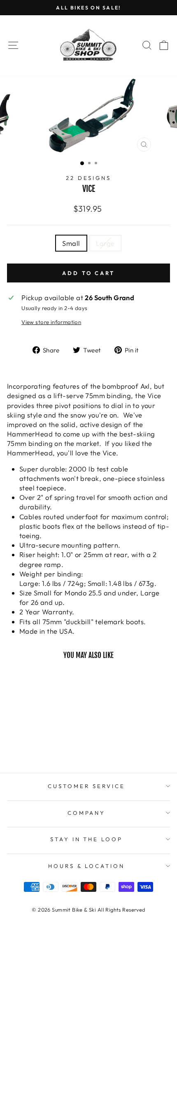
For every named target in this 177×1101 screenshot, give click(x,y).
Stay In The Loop (86, 839)
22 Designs (89, 178)
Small (71, 243)
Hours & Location (86, 866)
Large (105, 243)
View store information (51, 322)
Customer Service (86, 786)
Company (87, 812)
